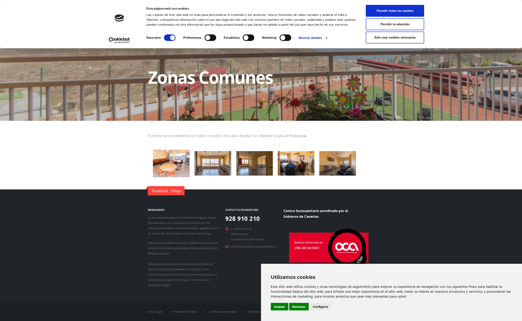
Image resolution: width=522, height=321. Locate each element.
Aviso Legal (155, 311)
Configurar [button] (320, 306)
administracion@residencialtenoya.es (254, 246)
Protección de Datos (185, 311)
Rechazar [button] (298, 306)
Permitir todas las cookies (395, 10)
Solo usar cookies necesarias (395, 37)
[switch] (210, 37)
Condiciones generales (223, 311)
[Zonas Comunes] (213, 168)
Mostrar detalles (310, 38)
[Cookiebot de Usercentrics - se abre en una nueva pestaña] (119, 40)
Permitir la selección (394, 24)
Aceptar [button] (279, 306)
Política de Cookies (259, 311)
